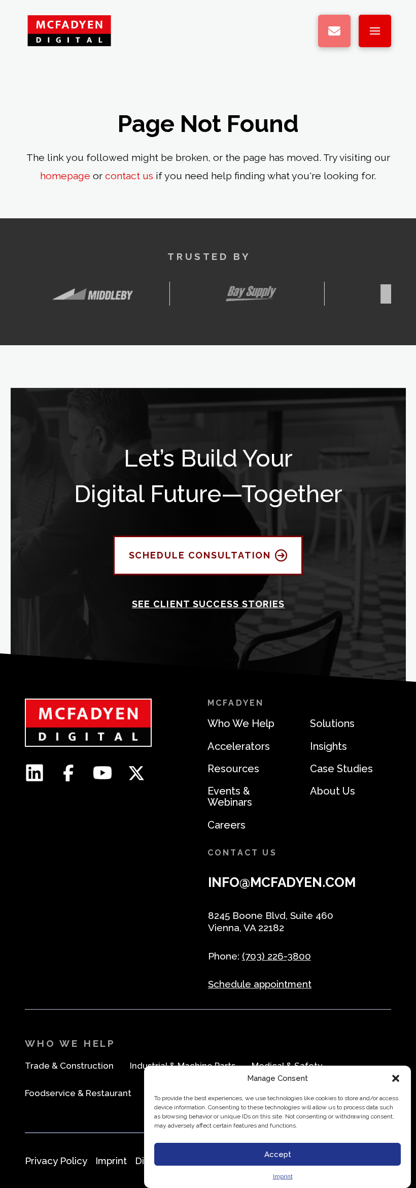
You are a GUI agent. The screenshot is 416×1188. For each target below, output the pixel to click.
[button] (396, 1078)
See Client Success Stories (208, 604)
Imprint (283, 1176)
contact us (129, 176)
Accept (277, 1154)
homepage (65, 176)
